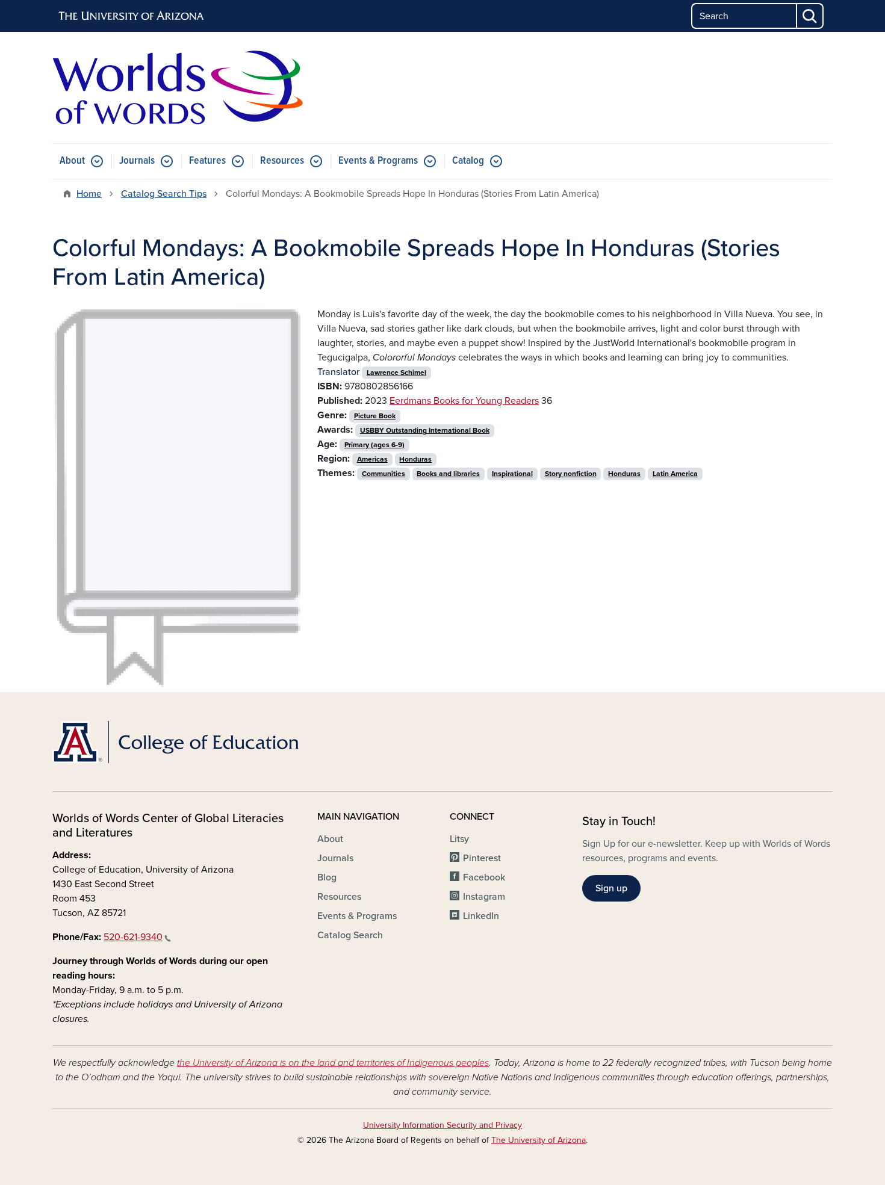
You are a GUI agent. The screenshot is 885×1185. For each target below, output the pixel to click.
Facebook (484, 877)
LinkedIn (481, 916)
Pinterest (482, 858)
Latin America (675, 473)
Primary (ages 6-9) (374, 445)
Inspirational (512, 473)
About (72, 161)
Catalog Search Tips (163, 194)
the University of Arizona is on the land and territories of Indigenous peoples (333, 1063)
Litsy (459, 839)
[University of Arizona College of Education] (177, 742)
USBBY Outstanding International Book (424, 430)
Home (89, 194)
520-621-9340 (133, 937)
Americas (372, 459)
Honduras (415, 459)
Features (207, 161)
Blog (327, 877)
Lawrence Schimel (396, 372)
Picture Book (375, 416)
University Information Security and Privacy (442, 1125)
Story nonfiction (571, 473)
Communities (383, 473)
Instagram (484, 897)
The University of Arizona (538, 1140)
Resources (282, 161)
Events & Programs (378, 161)
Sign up (611, 888)
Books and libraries (448, 473)
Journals (137, 161)
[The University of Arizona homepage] (132, 16)
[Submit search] (810, 16)
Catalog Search (350, 935)
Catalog (468, 161)
